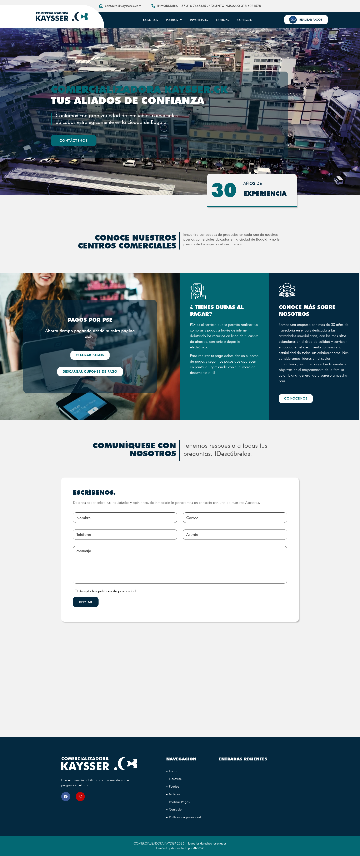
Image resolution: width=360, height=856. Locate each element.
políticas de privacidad (117, 591)
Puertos (172, 19)
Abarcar (198, 848)
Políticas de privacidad (185, 817)
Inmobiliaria (199, 19)
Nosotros (150, 19)
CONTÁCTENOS (74, 140)
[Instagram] (80, 796)
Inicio (172, 771)
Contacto (244, 19)
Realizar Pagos (179, 802)
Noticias (222, 19)
